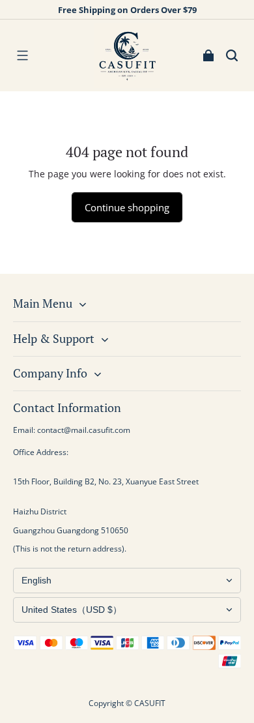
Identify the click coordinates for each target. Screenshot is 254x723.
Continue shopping (127, 207)
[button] (22, 55)
